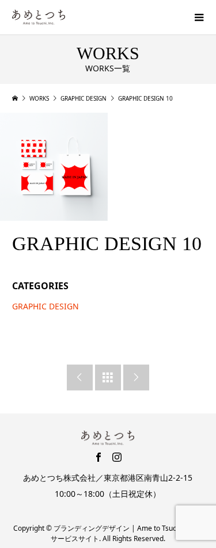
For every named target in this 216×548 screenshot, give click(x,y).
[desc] (54, 166)
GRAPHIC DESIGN (45, 306)
